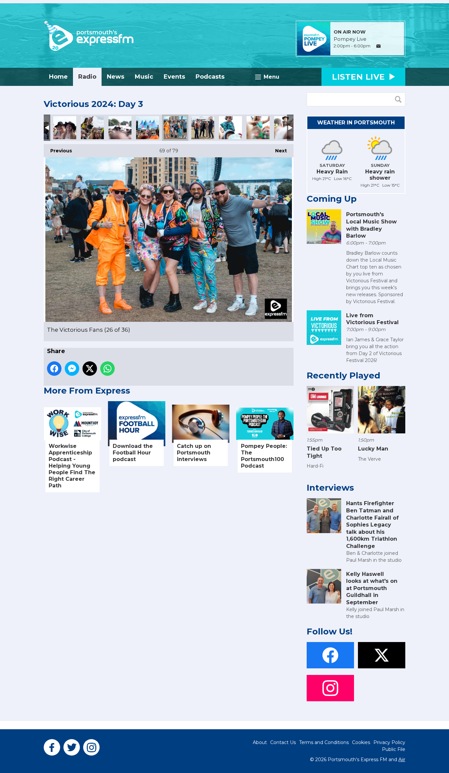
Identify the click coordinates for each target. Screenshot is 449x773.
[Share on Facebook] (54, 368)
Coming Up (332, 198)
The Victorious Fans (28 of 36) (230, 127)
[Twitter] (71, 747)
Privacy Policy (389, 742)
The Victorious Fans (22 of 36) (64, 127)
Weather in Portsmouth (356, 122)
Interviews (330, 487)
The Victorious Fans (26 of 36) (175, 127)
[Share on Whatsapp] (107, 368)
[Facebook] (52, 747)
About (260, 742)
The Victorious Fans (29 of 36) (258, 127)
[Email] (378, 46)
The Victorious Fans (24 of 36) (119, 127)
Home (58, 76)
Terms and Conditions (324, 742)
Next (278, 151)
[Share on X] (90, 368)
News (115, 76)
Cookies (361, 742)
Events (174, 76)
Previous (58, 151)
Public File (393, 749)
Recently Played (343, 375)
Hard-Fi (315, 466)
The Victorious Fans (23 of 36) (92, 127)
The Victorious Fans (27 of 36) (202, 127)
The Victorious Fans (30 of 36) (285, 127)
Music (144, 76)
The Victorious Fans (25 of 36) (147, 127)
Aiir (401, 759)
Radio (87, 76)
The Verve (369, 459)
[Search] (400, 99)
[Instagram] (91, 747)
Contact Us (283, 742)
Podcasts (210, 76)
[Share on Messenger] (72, 368)
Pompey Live (350, 39)
